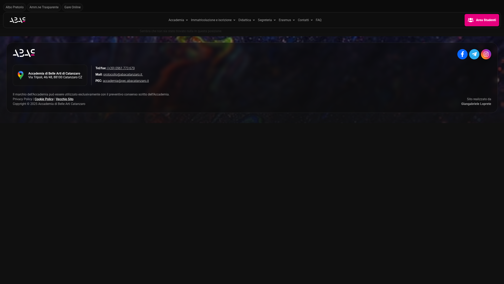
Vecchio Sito (64, 99)
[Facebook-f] (462, 54)
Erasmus (285, 20)
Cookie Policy (44, 99)
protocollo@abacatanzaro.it (123, 74)
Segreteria (265, 20)
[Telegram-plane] (474, 54)
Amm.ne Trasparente (44, 7)
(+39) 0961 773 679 (121, 68)
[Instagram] (486, 54)
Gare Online (72, 7)
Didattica (244, 20)
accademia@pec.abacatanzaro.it (126, 81)
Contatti (303, 20)
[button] (178, 20)
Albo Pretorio (15, 7)
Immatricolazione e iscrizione (211, 20)
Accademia (176, 20)
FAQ (318, 20)
